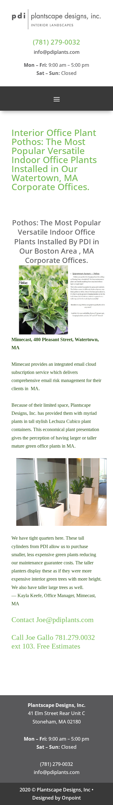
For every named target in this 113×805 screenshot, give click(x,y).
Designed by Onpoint (56, 797)
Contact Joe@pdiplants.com (52, 620)
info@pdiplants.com (57, 52)
